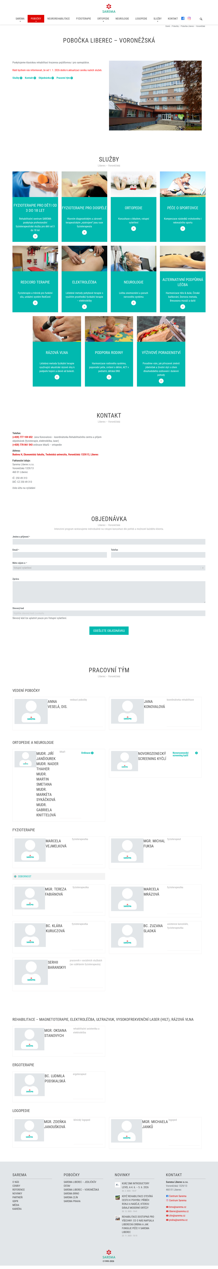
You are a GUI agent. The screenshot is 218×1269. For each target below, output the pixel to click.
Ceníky (16, 1185)
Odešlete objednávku (109, 631)
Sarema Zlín (71, 1197)
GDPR (15, 1201)
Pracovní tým (63, 78)
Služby (15, 78)
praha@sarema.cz (178, 1219)
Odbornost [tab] (24, 876)
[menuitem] (20, 19)
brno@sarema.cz (177, 1206)
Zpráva (15, 579)
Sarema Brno (71, 1193)
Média (15, 1205)
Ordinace (85, 753)
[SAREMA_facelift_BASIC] (109, 8)
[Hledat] (201, 19)
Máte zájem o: (19, 563)
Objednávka (45, 78)
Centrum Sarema (177, 1196)
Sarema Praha (72, 1201)
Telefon (114, 549)
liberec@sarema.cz (179, 1211)
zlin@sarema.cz (177, 1215)
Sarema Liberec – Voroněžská (81, 1189)
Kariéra (17, 1208)
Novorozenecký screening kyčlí (180, 753)
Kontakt (29, 78)
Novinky (17, 1193)
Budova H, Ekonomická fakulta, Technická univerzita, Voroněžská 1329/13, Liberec (55, 454)
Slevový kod (18, 608)
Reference (18, 1189)
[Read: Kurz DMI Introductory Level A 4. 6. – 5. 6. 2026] (117, 1185)
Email (15, 549)
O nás (15, 1182)
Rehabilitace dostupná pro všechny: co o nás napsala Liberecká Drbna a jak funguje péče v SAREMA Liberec (138, 1224)
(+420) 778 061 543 (22, 444)
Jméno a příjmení (21, 536)
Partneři (17, 1197)
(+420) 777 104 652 (22, 437)
